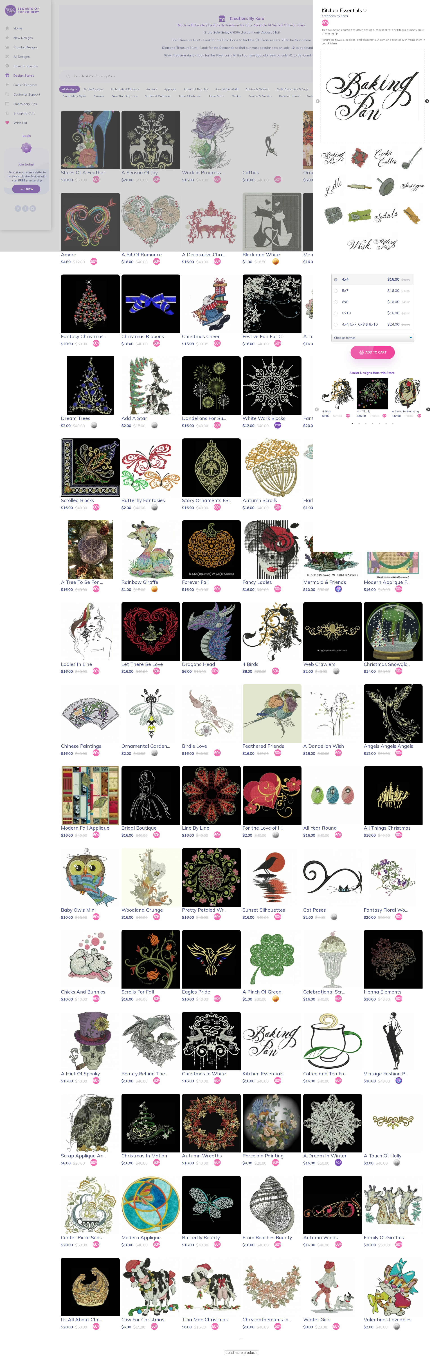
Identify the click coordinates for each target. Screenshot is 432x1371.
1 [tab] (352, 423)
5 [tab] (379, 423)
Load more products (241, 1353)
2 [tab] (359, 423)
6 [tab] (386, 423)
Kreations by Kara (335, 16)
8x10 (346, 313)
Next (427, 101)
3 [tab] (366, 423)
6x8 (345, 302)
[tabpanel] (338, 398)
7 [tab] (393, 423)
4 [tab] (372, 423)
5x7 (345, 290)
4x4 (345, 279)
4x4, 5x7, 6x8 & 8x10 (359, 324)
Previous (317, 101)
